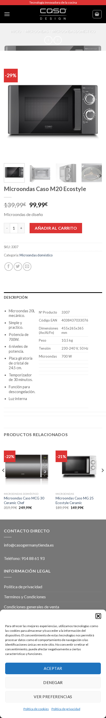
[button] (98, 616)
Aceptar (53, 668)
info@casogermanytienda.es (29, 544)
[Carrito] (97, 14)
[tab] (53, 297)
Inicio (16, 31)
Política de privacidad (65, 709)
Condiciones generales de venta (31, 606)
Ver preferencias (53, 696)
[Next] (93, 110)
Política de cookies (36, 709)
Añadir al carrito (56, 228)
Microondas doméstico (73, 31)
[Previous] (12, 110)
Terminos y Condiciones (25, 596)
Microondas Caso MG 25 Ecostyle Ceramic (75, 500)
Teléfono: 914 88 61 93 (24, 558)
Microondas (36, 31)
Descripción (16, 297)
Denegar (53, 682)
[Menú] (7, 14)
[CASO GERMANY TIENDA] (53, 14)
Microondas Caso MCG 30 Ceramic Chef (24, 500)
